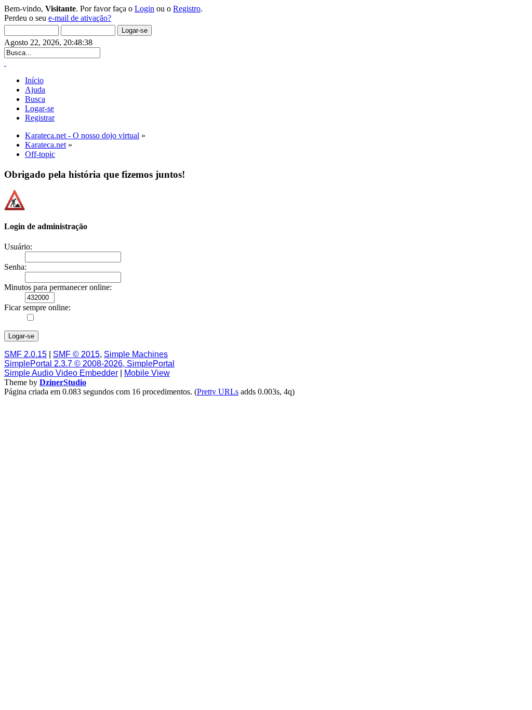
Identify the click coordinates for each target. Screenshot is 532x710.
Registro (187, 8)
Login (144, 8)
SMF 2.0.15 (25, 354)
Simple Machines (136, 354)
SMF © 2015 (76, 354)
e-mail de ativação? (79, 18)
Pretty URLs (217, 391)
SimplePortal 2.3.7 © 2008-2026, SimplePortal (89, 363)
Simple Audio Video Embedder (61, 373)
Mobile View (147, 373)
